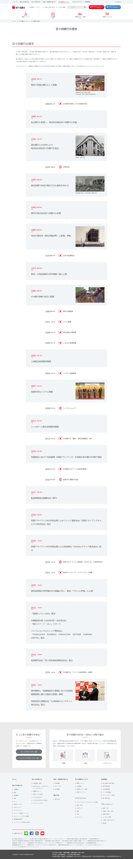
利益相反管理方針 (94, 839)
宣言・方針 (80, 805)
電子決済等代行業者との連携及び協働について (73, 841)
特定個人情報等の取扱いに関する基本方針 (77, 839)
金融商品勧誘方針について (18, 845)
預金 (15, 792)
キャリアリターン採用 (108, 795)
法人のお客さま (35, 2)
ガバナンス (107, 763)
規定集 (104, 823)
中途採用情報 (106, 789)
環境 (63, 763)
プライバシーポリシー (59, 839)
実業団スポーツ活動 (82, 789)
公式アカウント (18, 833)
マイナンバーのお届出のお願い (22, 822)
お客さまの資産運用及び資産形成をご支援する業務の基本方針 (27, 841)
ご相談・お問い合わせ (49, 7)
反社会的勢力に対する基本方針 (35, 843)
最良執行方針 (31, 845)
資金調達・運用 (37, 783)
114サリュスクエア (38, 803)
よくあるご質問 (61, 7)
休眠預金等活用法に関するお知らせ (96, 841)
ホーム (15, 2)
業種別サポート (37, 791)
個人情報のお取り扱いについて (19, 839)
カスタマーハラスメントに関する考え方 (46, 845)
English (118, 1)
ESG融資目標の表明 (91, 843)
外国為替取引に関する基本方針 (52, 841)
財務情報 (57, 783)
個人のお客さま (24, 2)
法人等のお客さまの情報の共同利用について (40, 839)
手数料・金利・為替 (108, 811)
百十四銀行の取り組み (108, 783)
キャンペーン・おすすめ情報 (21, 816)
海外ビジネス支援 (38, 794)
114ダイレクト (17, 807)
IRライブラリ (58, 786)
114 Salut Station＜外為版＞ (40, 800)
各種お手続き (106, 814)
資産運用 (16, 795)
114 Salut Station (37, 797)
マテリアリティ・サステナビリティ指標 (87, 802)
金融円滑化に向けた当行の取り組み (75, 843)
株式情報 (57, 789)
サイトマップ (34, 847)
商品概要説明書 (18, 819)
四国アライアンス (81, 792)
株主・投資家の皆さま (49, 2)
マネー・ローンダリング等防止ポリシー (54, 843)
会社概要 (79, 786)
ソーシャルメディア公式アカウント (93, 845)
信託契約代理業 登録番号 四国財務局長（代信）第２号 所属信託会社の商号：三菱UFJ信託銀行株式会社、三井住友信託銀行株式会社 (86, 856)
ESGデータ (79, 808)
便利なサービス (18, 804)
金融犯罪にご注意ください (18, 843)
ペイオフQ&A (79, 845)
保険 (15, 798)
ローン (15, 801)
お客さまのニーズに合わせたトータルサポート (40, 787)
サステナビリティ (77, 2)
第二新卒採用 (106, 798)
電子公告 (56, 795)
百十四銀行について (64, 2)
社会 (85, 763)
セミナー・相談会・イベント (21, 813)
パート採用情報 (107, 792)
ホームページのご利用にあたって (20, 847)
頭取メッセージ (81, 783)
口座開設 (16, 789)
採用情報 (87, 2)
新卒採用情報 (106, 786)
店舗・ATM (105, 808)
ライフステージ (18, 810)
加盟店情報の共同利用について (65, 845)
